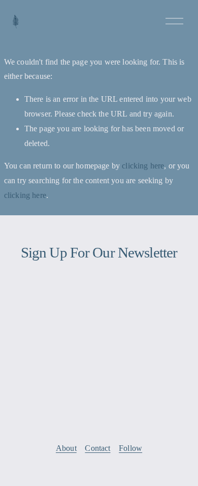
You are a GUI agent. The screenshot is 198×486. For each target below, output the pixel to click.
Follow (130, 448)
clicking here (143, 165)
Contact (97, 448)
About (66, 448)
